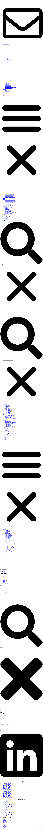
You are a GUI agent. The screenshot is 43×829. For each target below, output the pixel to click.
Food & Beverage (8, 86)
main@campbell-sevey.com (5, 728)
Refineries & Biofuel (8, 82)
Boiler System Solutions (7, 783)
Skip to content (3, 0)
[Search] (0, 710)
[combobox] (5, 647)
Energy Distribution (8, 64)
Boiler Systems (7, 58)
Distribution (5, 575)
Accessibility (5, 821)
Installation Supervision (9, 70)
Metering (6, 60)
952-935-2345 (2, 727)
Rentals (4, 72)
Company (4, 89)
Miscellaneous (5, 578)
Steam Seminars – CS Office (10, 74)
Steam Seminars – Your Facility (10, 201)
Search (1, 264)
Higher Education (8, 85)
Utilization (4, 576)
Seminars (4, 597)
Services (4, 67)
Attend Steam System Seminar (8, 802)
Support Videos (5, 805)
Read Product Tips (8, 203)
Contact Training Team (9, 80)
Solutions (4, 57)
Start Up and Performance (9, 69)
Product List (2, 571)
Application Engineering (9, 68)
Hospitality (7, 83)
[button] (21, 139)
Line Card (4, 593)
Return (4, 577)
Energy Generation (8, 63)
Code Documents (6, 587)
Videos (4, 596)
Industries (4, 81)
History (6, 93)
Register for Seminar (8, 204)
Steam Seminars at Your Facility (8, 804)
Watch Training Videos (9, 202)
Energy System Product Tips (8, 806)
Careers (6, 92)
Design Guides (5, 595)
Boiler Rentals (7, 59)
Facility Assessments (6, 787)
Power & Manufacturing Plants (10, 87)
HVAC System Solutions (7, 784)
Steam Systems (7, 61)
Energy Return (7, 66)
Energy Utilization (8, 65)
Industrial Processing (8, 88)
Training (4, 73)
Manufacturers (7, 91)
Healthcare (7, 84)
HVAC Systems (8, 62)
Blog (6, 94)
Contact (4, 95)
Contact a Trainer (6, 801)
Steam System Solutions (7, 785)
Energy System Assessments (10, 71)
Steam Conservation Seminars (8, 803)
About (6, 90)
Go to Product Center (6, 807)
